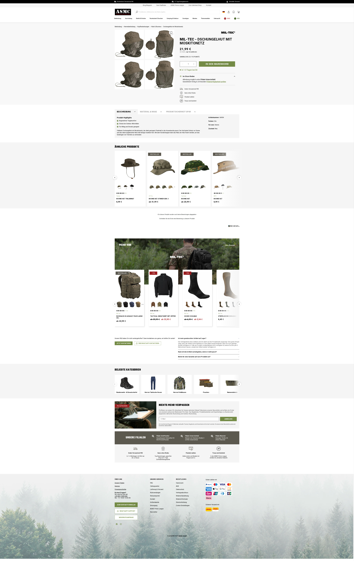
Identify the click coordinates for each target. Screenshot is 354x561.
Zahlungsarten (154, 486)
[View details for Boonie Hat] (195, 167)
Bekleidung (118, 26)
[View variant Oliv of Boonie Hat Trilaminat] (126, 187)
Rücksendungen (155, 492)
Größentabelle (154, 502)
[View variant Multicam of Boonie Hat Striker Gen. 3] (158, 187)
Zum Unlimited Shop (195, 5)
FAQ (151, 483)
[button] (115, 177)
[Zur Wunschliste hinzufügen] (171, 32)
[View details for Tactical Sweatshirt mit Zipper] (163, 285)
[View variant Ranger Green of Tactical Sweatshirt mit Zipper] (159, 304)
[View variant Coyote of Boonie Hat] (217, 187)
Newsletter (153, 512)
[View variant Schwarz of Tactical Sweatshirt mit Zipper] (166, 304)
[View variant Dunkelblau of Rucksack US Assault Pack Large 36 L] (132, 304)
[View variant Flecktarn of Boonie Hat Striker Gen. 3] (164, 187)
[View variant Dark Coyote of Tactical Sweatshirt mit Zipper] (153, 304)
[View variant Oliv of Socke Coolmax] (193, 304)
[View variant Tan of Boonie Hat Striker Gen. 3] (170, 187)
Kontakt (208, 5)
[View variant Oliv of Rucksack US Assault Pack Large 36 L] (119, 304)
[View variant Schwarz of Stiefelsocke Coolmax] (234, 304)
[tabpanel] (177, 126)
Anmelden (228, 419)
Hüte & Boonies (156, 26)
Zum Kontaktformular (126, 505)
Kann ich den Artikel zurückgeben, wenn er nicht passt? (197, 352)
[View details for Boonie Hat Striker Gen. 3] (162, 167)
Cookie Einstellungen (183, 505)
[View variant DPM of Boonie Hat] (203, 187)
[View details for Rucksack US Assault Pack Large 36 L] (129, 285)
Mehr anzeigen (230, 245)
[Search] (136, 12)
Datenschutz (180, 489)
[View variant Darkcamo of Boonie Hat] (223, 187)
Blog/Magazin (147, 5)
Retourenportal (155, 496)
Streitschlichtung (181, 502)
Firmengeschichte (120, 489)
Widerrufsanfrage (126, 517)
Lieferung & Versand (156, 489)
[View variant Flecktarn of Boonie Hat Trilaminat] (119, 187)
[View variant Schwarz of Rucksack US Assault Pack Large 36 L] (126, 304)
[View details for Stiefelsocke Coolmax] (231, 285)
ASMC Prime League (177, 5)
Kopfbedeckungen (143, 26)
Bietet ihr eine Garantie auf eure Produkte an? (194, 357)
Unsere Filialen (119, 483)
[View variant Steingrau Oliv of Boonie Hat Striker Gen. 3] (152, 187)
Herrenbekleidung (129, 26)
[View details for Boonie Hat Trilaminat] (130, 167)
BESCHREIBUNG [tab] (124, 112)
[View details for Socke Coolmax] (197, 285)
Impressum (179, 483)
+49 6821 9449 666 (121, 496)
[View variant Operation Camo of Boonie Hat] (229, 187)
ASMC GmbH (183, 536)
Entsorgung (153, 505)
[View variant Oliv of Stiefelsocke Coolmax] (227, 304)
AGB (177, 486)
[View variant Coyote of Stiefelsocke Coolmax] (221, 304)
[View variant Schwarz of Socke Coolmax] (200, 304)
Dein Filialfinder (161, 5)
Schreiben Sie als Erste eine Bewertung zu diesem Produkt (177, 218)
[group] (127, 384)
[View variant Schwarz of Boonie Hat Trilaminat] (132, 187)
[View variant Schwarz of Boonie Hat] (197, 187)
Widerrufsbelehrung (182, 496)
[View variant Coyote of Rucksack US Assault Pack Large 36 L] (138, 304)
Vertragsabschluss (182, 492)
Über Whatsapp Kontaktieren (148, 343)
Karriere (117, 486)
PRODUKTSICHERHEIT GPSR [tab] (178, 112)
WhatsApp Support (127, 511)
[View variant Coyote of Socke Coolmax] (187, 304)
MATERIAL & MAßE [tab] (148, 112)
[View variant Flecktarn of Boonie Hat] (184, 187)
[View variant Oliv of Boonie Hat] (190, 187)
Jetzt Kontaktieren (124, 343)
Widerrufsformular (182, 499)
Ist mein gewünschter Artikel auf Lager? (192, 338)
